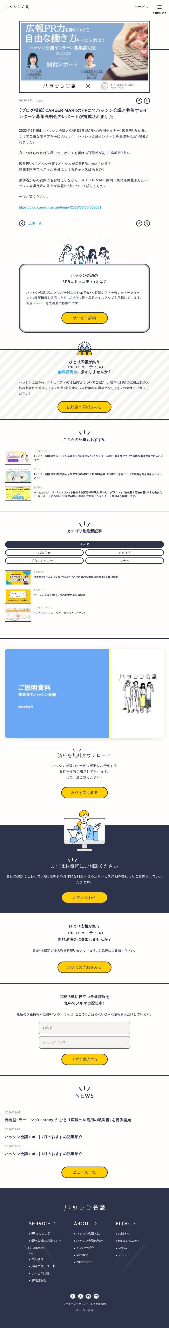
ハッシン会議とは (88, 1233)
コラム (40, 100)
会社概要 (82, 1255)
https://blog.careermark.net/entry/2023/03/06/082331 (60, 207)
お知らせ (124, 1233)
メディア (124, 1255)
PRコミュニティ (42, 1233)
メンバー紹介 (85, 1247)
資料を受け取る (84, 793)
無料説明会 (38, 1280)
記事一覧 (35, 223)
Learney (38, 1247)
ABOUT (83, 1224)
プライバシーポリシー (76, 1303)
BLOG (123, 1224)
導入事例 (37, 1259)
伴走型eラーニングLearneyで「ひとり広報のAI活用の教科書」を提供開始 (68, 1120)
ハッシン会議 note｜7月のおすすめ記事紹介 (43, 1137)
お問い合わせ (84, 897)
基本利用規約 (98, 1303)
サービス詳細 (84, 318)
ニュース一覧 (84, 1172)
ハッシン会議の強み (89, 1240)
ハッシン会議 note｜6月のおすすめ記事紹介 (43, 1154)
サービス (142, 6)
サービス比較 (40, 1273)
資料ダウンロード (43, 1266)
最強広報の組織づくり (46, 1240)
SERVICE (39, 1224)
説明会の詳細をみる (84, 407)
